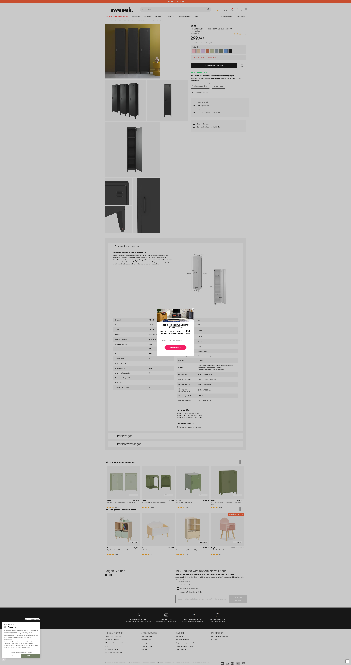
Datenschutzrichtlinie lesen (10, 650)
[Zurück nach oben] (347, 661)
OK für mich (30, 656)
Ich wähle (11, 656)
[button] (4, 659)
